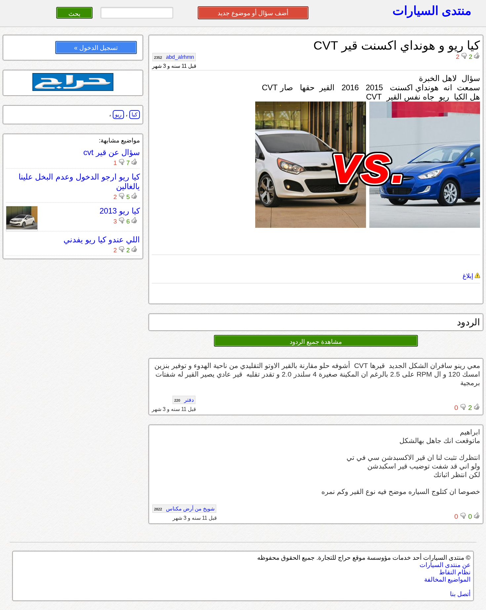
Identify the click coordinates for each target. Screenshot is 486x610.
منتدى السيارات (431, 11)
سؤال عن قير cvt (111, 152)
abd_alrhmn (174, 57)
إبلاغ (469, 275)
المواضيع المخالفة (447, 579)
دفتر (184, 400)
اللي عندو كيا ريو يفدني (101, 239)
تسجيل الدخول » (96, 47)
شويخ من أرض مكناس (184, 508)
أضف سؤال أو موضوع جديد (253, 13)
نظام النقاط (454, 572)
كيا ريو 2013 (120, 210)
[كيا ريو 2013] (21, 227)
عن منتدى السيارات (445, 564)
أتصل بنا (460, 593)
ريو (118, 114)
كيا (135, 114)
